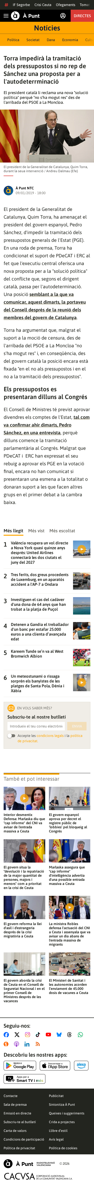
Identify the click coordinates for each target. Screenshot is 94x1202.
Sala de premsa (15, 1104)
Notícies (47, 28)
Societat (33, 40)
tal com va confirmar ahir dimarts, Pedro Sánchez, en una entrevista (47, 424)
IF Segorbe (21, 5)
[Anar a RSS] (39, 1044)
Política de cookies (63, 1148)
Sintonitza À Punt (62, 1104)
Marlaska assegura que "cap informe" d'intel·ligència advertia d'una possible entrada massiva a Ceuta (67, 875)
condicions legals (50, 736)
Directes (82, 16)
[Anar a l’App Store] (55, 1065)
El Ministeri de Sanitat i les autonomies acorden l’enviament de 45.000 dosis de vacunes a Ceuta (68, 986)
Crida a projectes (62, 1122)
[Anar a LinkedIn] (28, 1044)
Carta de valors (15, 1131)
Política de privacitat (19, 1148)
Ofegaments (65, 5)
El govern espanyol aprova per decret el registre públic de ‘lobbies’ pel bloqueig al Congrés (68, 823)
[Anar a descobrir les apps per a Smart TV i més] (25, 1079)
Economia (70, 40)
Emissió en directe (17, 1113)
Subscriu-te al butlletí (20, 1122)
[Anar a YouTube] (49, 1035)
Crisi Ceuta (42, 5)
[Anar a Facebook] (7, 1035)
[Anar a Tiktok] (39, 1035)
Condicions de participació (24, 1139)
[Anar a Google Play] (20, 1065)
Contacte (11, 1096)
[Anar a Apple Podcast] (17, 1044)
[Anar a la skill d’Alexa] (81, 1065)
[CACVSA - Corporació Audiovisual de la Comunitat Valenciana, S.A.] (38, 1176)
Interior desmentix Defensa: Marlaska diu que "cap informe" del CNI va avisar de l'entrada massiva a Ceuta (24, 823)
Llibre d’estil (58, 1131)
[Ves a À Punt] (25, 15)
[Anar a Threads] (70, 1035)
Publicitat (56, 1096)
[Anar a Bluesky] (60, 1035)
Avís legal (56, 1139)
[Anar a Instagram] (28, 1035)
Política (13, 40)
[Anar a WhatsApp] (81, 1035)
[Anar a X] (17, 1035)
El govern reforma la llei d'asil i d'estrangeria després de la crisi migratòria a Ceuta (23, 930)
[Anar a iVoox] (7, 1044)
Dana (51, 40)
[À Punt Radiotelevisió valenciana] (29, 1163)
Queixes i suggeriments (66, 1113)
